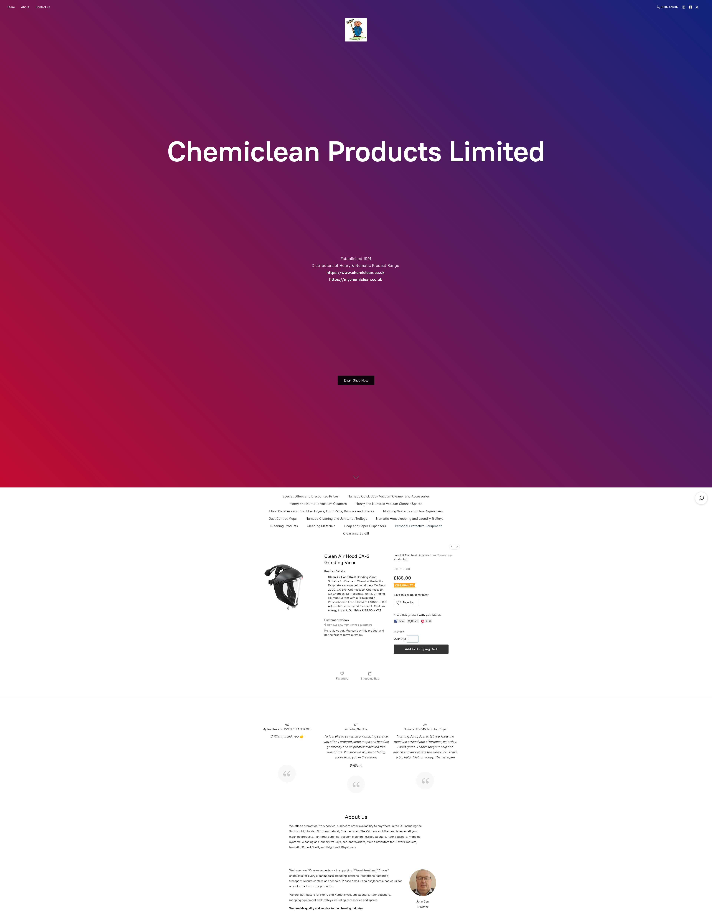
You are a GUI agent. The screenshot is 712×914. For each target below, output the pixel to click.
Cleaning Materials (321, 526)
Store (11, 7)
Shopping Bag (370, 678)
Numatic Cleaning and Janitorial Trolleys (336, 519)
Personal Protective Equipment (418, 526)
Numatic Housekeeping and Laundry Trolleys (409, 519)
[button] (406, 602)
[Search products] (701, 498)
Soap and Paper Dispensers (365, 526)
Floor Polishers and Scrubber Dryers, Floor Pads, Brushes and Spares (321, 511)
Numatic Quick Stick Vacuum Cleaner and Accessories (388, 496)
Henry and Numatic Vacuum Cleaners (318, 504)
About (25, 7)
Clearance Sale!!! (356, 533)
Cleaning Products (284, 526)
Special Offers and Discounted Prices (310, 496)
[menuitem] (451, 546)
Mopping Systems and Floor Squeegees (413, 511)
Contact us (43, 7)
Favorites (342, 678)
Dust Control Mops (283, 519)
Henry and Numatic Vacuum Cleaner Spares (389, 504)
